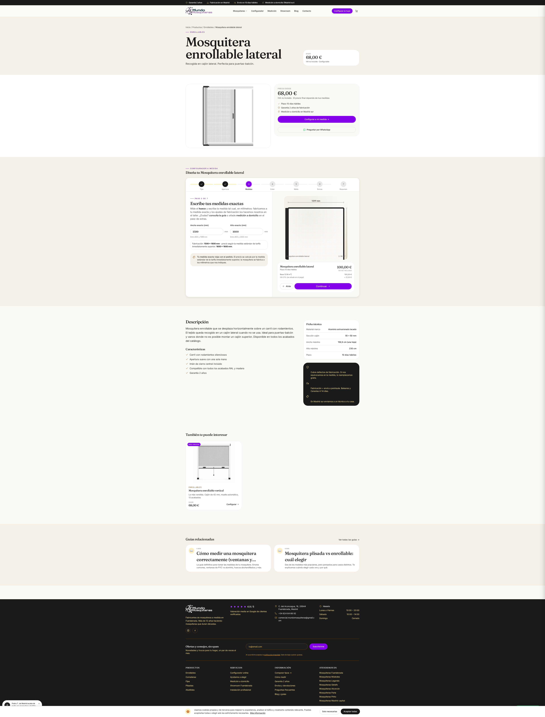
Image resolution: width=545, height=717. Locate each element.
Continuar (321, 286)
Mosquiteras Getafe (328, 684)
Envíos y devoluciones (285, 685)
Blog (296, 11)
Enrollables (209, 27)
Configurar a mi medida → (317, 119)
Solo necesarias (329, 711)
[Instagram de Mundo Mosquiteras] (188, 630)
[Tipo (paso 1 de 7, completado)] (201, 184)
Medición (272, 11)
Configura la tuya (342, 11)
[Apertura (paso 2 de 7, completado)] (225, 184)
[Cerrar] (39, 703)
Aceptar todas (350, 711)
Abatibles (190, 690)
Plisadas (189, 685)
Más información (257, 713)
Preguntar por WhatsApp (318, 129)
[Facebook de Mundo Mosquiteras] (195, 630)
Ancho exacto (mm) (199, 225)
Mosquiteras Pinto (327, 696)
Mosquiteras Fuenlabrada (331, 673)
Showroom (285, 11)
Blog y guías (280, 694)
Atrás (288, 286)
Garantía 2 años (282, 681)
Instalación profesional (240, 690)
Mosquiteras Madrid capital (332, 700)
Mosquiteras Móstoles (329, 677)
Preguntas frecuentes (285, 690)
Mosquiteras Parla (327, 692)
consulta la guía (217, 215)
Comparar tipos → (283, 673)
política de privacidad (272, 655)
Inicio (188, 27)
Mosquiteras (239, 11)
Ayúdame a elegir (238, 677)
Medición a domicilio (239, 681)
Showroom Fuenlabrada (241, 685)
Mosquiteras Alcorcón (329, 688)
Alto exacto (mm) (238, 225)
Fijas (188, 681)
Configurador (257, 11)
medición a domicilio (247, 215)
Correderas (191, 677)
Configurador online (239, 673)
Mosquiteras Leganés (329, 680)
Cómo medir (280, 677)
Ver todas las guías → (349, 539)
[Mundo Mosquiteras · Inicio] (199, 11)
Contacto (306, 11)
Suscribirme (318, 646)
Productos (197, 27)
